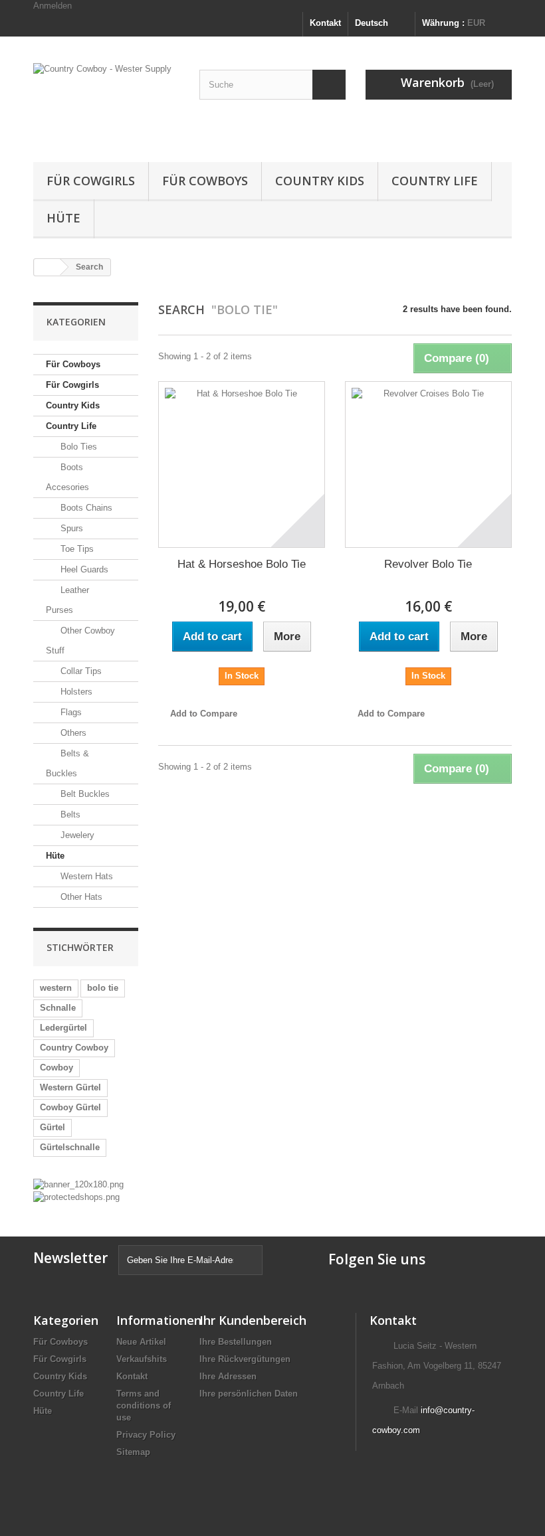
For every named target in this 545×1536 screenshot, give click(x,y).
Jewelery (76, 835)
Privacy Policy (145, 1435)
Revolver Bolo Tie (428, 564)
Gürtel (52, 1127)
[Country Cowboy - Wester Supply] (106, 104)
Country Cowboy (74, 1048)
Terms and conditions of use (143, 1405)
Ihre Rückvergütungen (244, 1359)
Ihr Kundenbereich (252, 1320)
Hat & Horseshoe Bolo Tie (241, 564)
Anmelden (52, 6)
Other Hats (80, 897)
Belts (69, 814)
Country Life (434, 181)
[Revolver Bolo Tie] (428, 464)
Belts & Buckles (67, 763)
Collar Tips (80, 671)
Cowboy (56, 1067)
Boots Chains (85, 508)
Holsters (75, 692)
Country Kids (319, 181)
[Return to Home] (47, 267)
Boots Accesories (67, 477)
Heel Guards (83, 569)
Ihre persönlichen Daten (248, 1394)
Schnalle (58, 1008)
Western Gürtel (70, 1087)
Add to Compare (203, 714)
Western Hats (85, 876)
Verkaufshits (141, 1359)
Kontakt (325, 23)
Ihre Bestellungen (235, 1342)
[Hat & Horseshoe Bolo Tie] (241, 464)
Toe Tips (76, 549)
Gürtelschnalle (70, 1147)
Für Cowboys (205, 181)
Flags (70, 712)
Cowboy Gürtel (70, 1107)
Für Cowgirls (91, 181)
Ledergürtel (63, 1028)
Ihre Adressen (228, 1376)
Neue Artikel (141, 1342)
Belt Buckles (84, 794)
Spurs (70, 528)
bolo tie (102, 988)
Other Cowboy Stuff (80, 640)
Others (72, 733)
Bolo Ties (77, 447)
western (56, 988)
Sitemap (133, 1452)
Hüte (63, 218)
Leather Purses (67, 600)
